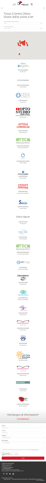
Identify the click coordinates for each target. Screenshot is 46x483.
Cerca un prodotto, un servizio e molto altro (11, 21)
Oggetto (4, 435)
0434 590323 (5, 467)
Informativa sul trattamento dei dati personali (20, 479)
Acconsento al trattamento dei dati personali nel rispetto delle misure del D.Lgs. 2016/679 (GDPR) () (20, 449)
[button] (23, 44)
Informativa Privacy (7, 479)
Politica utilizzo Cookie (33, 479)
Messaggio (5, 440)
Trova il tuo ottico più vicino (8, 26)
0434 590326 (10, 467)
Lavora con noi (39, 479)
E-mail (3, 430)
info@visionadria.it (7, 468)
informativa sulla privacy (35, 449)
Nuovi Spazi (42, 480)
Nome (3, 425)
